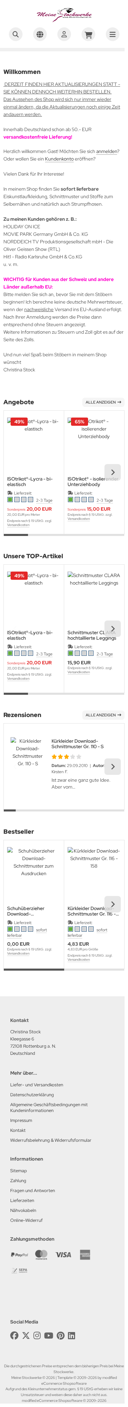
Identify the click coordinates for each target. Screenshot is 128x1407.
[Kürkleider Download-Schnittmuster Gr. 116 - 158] (94, 873)
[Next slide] (112, 472)
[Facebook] (14, 1335)
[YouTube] (48, 1335)
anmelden (106, 151)
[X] (26, 1335)
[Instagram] (37, 1335)
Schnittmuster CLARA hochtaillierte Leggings (92, 635)
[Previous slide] (15, 472)
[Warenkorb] (88, 34)
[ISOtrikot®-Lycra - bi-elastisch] (33, 444)
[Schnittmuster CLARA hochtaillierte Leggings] (94, 598)
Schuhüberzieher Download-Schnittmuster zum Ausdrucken (27, 911)
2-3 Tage (44, 500)
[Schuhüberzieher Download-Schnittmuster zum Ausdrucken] (33, 873)
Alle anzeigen (101, 402)
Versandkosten (18, 525)
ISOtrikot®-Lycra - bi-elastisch (30, 481)
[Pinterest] (61, 1335)
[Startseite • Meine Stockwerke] (64, 20)
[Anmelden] (64, 34)
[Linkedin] (71, 1335)
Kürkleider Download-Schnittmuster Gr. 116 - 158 (92, 911)
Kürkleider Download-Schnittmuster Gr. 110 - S (78, 744)
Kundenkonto (59, 159)
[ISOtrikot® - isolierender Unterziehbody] (94, 444)
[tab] (16, 539)
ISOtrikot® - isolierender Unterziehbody (93, 481)
